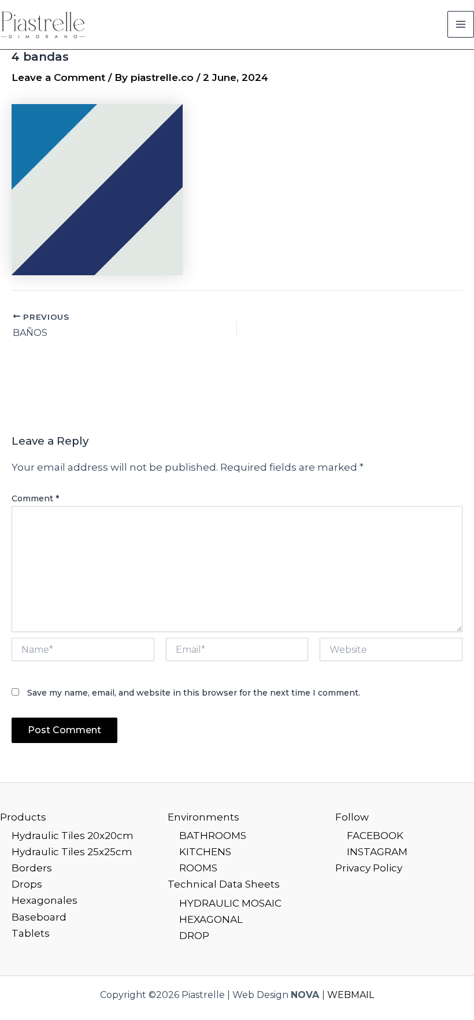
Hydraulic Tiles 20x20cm (73, 835)
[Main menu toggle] (460, 24)
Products (23, 817)
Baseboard (39, 917)
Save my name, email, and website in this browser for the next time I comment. (193, 693)
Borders (32, 868)
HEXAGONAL (211, 919)
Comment (35, 498)
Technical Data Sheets (224, 884)
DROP (194, 935)
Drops (27, 884)
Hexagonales (44, 900)
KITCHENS (205, 852)
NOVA (305, 994)
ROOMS (198, 868)
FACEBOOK (375, 835)
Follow (352, 817)
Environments (203, 817)
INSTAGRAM (377, 852)
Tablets (31, 933)
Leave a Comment (58, 77)
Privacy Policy (368, 868)
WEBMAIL (350, 994)
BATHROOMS (212, 835)
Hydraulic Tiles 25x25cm (72, 852)
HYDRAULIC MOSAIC (230, 903)
